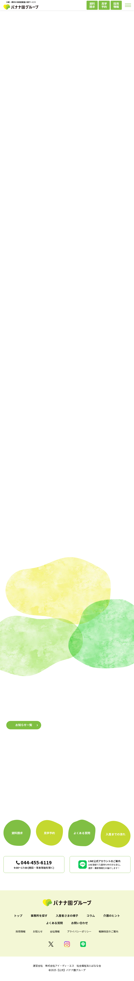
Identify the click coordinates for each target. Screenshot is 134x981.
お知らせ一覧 (23, 725)
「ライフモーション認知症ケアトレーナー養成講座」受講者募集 (89, 715)
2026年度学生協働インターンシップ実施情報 (77, 731)
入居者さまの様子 (67, 669)
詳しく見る (35, 462)
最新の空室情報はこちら (67, 145)
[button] (18, 210)
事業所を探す (33, 357)
